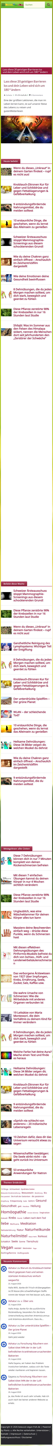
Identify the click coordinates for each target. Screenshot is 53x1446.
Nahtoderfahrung (8, 1230)
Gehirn (31, 1201)
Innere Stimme (33, 1213)
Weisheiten (27, 1248)
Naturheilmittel (14, 1235)
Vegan (7, 1247)
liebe (5, 1223)
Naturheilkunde (37, 1229)
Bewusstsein (27, 1192)
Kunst (19, 1218)
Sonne (22, 1241)
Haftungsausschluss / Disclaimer (16, 1437)
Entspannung (16, 1201)
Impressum (15, 1433)
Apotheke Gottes (27, 1189)
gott (19, 1206)
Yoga (34, 1248)
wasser (17, 1248)
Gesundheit (9, 1206)
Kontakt (4, 1433)
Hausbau (26, 1206)
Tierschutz (32, 1241)
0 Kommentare (37, 95)
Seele (14, 1241)
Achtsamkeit (15, 1189)
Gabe (25, 1201)
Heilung (36, 1206)
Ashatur (9, 95)
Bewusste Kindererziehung (10, 1193)
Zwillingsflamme (8, 1253)
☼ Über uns (26, 1301)
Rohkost (42, 1236)
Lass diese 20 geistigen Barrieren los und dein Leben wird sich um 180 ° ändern (25, 85)
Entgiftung (5, 1201)
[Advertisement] (26, 38)
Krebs (12, 1218)
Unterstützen (42, 1430)
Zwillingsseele (23, 1253)
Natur (20, 1229)
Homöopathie (13, 1211)
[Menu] (3, 5)
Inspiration (44, 1212)
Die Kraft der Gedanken (20, 1196)
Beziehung (39, 1193)
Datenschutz (29, 1433)
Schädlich (5, 1241)
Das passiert (5, 1196)
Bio (45, 1193)
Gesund (41, 1200)
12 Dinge (4, 1189)
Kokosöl (4, 1218)
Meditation (28, 1223)
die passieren (38, 1196)
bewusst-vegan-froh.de (29, 1427)
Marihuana (14, 1224)
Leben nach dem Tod (34, 1217)
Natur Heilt (33, 1237)
